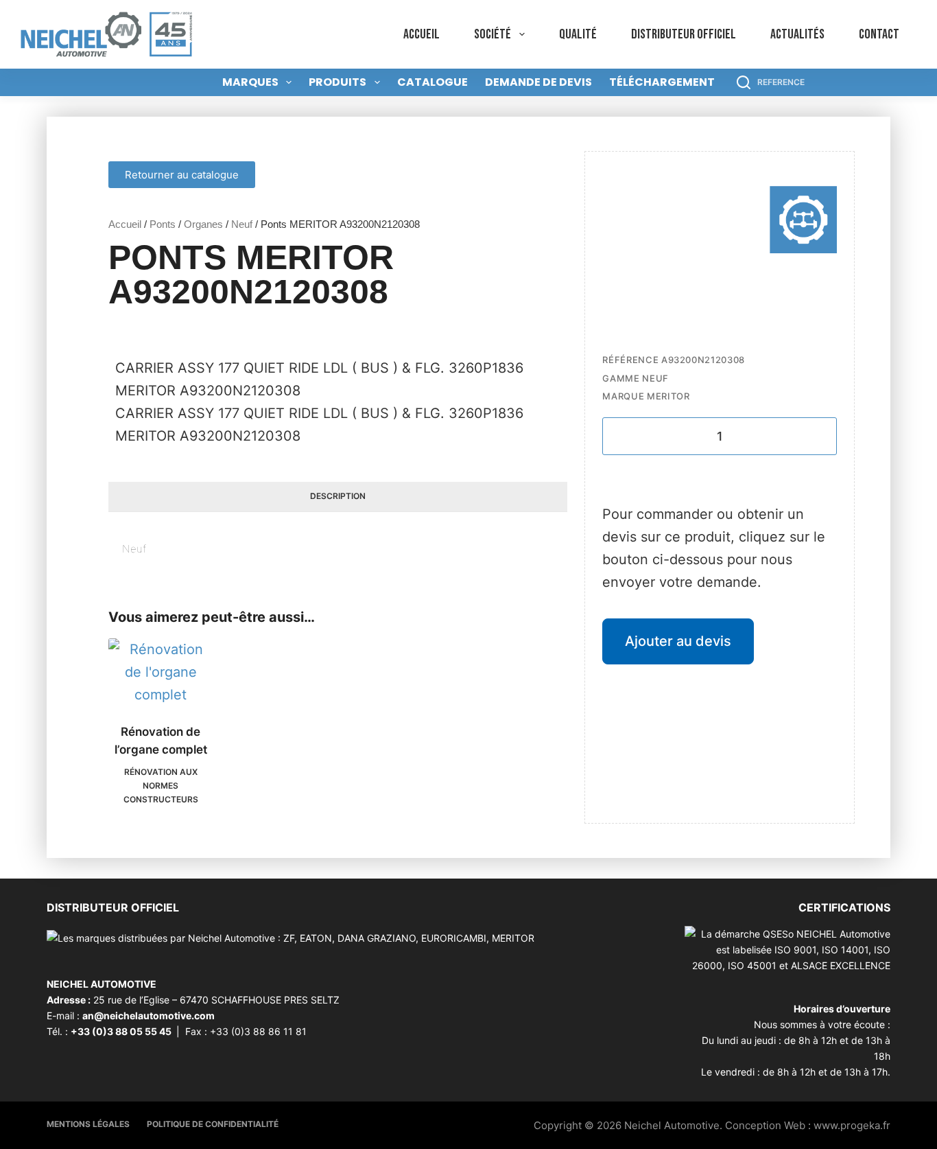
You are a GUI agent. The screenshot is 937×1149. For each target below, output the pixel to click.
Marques (250, 82)
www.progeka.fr (852, 1125)
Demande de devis (538, 82)
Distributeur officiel (683, 34)
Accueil (421, 34)
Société (492, 34)
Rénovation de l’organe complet (161, 740)
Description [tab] (338, 496)
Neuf (241, 224)
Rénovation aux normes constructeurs (160, 785)
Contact (879, 34)
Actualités (797, 34)
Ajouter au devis (678, 641)
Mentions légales (88, 1124)
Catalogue (432, 82)
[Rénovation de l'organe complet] (160, 672)
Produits (337, 82)
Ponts (163, 224)
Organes (203, 224)
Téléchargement (662, 82)
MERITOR (668, 396)
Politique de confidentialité (212, 1124)
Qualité (578, 34)
